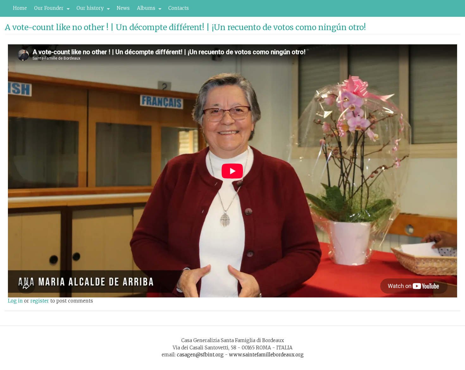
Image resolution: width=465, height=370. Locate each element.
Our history (88, 10)
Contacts (178, 8)
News (123, 8)
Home (20, 8)
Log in (15, 301)
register (39, 301)
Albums (144, 10)
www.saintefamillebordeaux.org (266, 355)
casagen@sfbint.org (200, 355)
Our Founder (47, 10)
